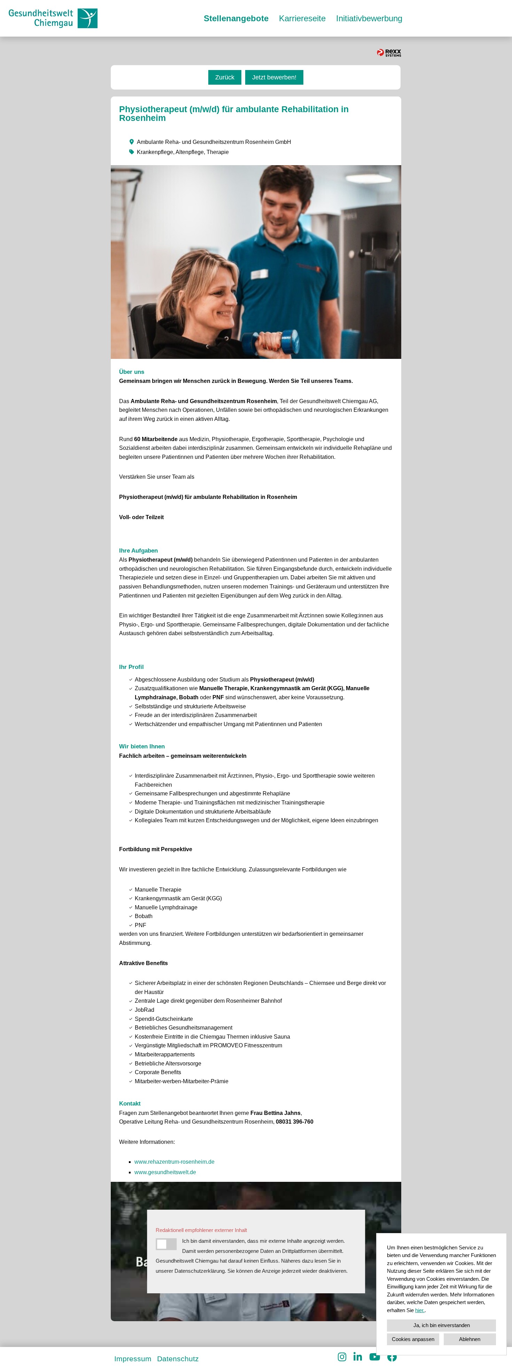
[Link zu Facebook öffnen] (392, 1357)
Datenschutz (178, 1359)
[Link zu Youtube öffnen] (374, 1357)
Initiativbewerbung (369, 18)
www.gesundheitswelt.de (165, 1172)
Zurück (224, 77)
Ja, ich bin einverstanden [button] (441, 1325)
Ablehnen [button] (469, 1339)
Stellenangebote (236, 18)
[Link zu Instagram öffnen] (342, 1357)
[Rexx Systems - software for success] (389, 53)
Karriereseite (302, 18)
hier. (420, 1310)
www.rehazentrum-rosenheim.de (174, 1162)
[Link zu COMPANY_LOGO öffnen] (53, 18)
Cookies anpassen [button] (413, 1339)
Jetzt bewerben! (274, 77)
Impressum (133, 1359)
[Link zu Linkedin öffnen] (358, 1357)
